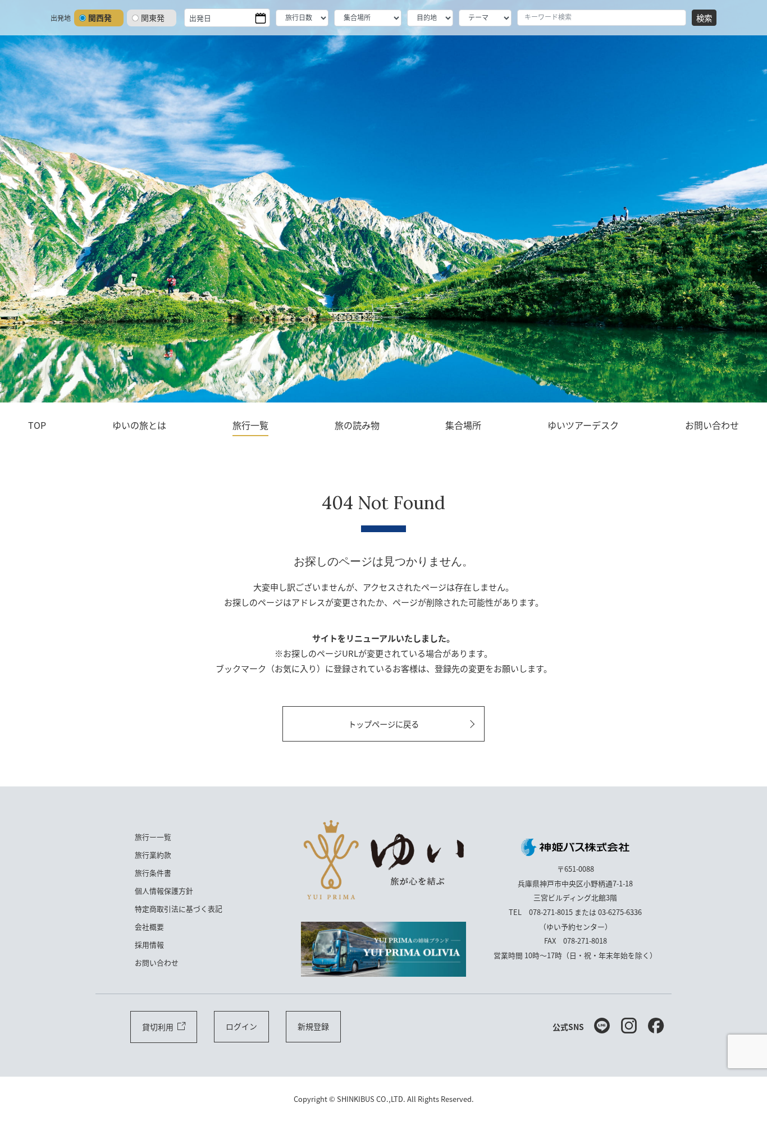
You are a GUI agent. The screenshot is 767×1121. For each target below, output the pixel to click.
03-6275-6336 (620, 912)
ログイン (241, 1026)
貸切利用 (158, 1026)
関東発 (153, 17)
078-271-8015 (551, 912)
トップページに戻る (383, 724)
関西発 (100, 17)
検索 (704, 18)
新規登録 (313, 1026)
